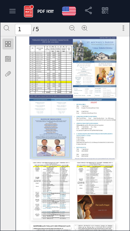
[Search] (6, 28)
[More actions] (123, 28)
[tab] (8, 45)
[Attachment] (8, 73)
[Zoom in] (84, 28)
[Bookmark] (8, 58)
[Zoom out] (72, 28)
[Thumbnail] (8, 44)
